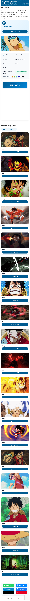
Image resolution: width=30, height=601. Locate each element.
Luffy (3, 149)
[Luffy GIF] (15, 139)
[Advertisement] (15, 104)
